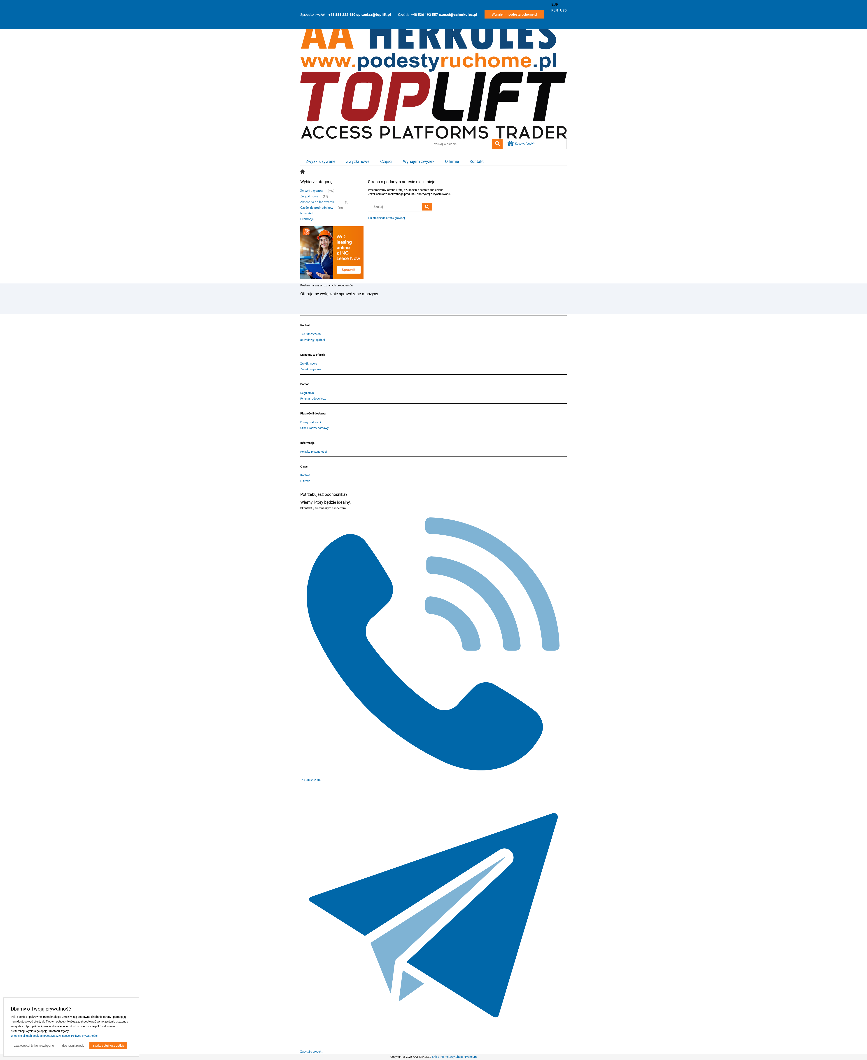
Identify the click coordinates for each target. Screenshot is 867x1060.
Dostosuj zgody (73, 1045)
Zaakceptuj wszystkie (108, 1045)
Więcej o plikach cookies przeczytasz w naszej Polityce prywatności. (54, 1035)
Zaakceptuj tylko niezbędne (34, 1045)
